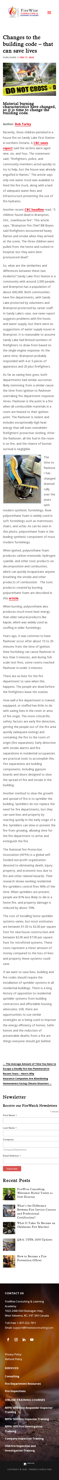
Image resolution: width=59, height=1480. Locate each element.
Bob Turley (23, 124)
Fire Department (16, 1383)
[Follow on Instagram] (16, 1339)
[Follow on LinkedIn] (24, 1339)
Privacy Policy (13, 1354)
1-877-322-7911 (26, 1323)
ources (36, 1383)
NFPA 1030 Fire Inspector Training (27, 1419)
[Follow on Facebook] (8, 1339)
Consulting (12, 1376)
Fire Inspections (15, 1391)
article (13, 598)
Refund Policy (13, 1359)
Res (29, 1383)
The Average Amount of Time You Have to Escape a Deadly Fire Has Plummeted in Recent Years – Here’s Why (29, 1068)
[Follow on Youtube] (32, 1339)
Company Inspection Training (24, 1438)
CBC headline (34, 209)
